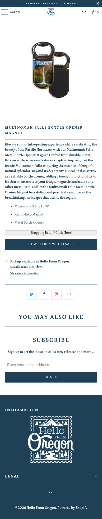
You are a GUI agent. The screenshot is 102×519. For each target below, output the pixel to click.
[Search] (84, 12)
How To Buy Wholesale (51, 244)
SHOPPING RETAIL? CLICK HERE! (51, 3)
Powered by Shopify (72, 508)
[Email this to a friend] (69, 294)
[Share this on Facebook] (44, 294)
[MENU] (2, 12)
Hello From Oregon (41, 508)
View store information (24, 273)
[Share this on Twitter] (32, 294)
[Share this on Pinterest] (56, 294)
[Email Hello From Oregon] (50, 493)
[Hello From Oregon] (51, 12)
